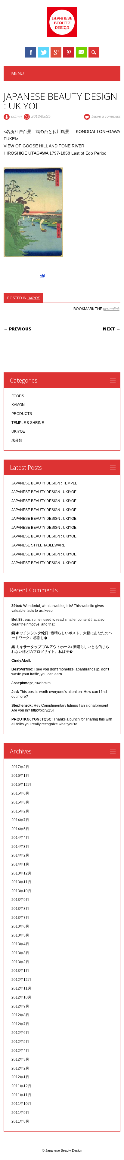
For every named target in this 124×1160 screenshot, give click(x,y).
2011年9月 (20, 1113)
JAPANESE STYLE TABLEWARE (38, 545)
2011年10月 (21, 1104)
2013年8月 (20, 909)
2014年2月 (20, 855)
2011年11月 (21, 1095)
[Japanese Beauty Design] (62, 35)
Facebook (30, 52)
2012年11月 (21, 988)
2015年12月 (21, 785)
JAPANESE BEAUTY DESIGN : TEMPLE (44, 483)
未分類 (16, 440)
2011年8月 (20, 1121)
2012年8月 (20, 1015)
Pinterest (68, 52)
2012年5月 (20, 1042)
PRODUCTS (21, 414)
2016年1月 (20, 776)
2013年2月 (20, 962)
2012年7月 (20, 1024)
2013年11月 (21, 882)
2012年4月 (20, 1051)
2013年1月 (20, 971)
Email (81, 52)
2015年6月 (20, 793)
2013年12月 (21, 873)
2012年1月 (20, 1077)
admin (16, 116)
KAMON (18, 405)
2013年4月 (20, 944)
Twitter (43, 52)
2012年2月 (20, 1068)
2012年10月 (21, 997)
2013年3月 (20, 953)
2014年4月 (20, 838)
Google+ (56, 52)
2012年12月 (21, 980)
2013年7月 (20, 918)
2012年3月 (20, 1059)
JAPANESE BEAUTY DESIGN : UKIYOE (43, 492)
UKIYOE (33, 297)
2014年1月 (20, 864)
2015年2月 (20, 811)
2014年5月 (20, 829)
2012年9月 (20, 1006)
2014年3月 (20, 847)
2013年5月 (20, 935)
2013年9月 (20, 900)
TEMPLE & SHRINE (27, 423)
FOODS (17, 396)
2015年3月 (20, 802)
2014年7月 (20, 820)
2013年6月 (20, 926)
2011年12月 (21, 1086)
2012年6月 (20, 1033)
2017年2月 (20, 767)
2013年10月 (21, 891)
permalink (111, 308)
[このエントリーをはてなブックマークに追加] (42, 277)
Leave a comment (105, 116)
